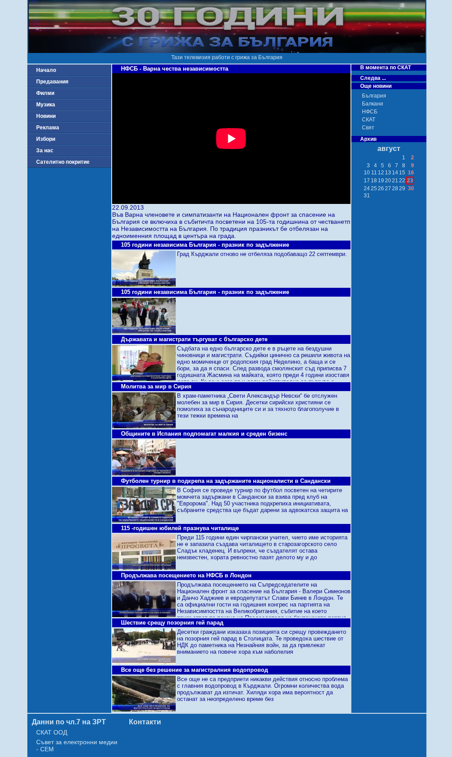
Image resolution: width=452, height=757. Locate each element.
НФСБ (369, 112)
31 (367, 195)
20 (388, 180)
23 (410, 180)
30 (411, 188)
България (374, 96)
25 (374, 188)
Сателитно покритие (63, 162)
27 (388, 188)
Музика (45, 105)
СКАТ (368, 120)
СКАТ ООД (51, 732)
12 (381, 172)
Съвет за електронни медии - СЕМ (76, 745)
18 (374, 180)
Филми (45, 93)
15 (402, 172)
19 (381, 180)
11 (374, 172)
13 (388, 172)
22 (402, 180)
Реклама (47, 127)
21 (395, 180)
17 (367, 180)
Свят (368, 127)
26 (381, 188)
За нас (44, 150)
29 (402, 188)
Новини (46, 116)
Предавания (52, 82)
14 (395, 172)
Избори (45, 139)
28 (395, 188)
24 (367, 188)
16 (411, 172)
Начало (46, 70)
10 (367, 172)
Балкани (372, 104)
